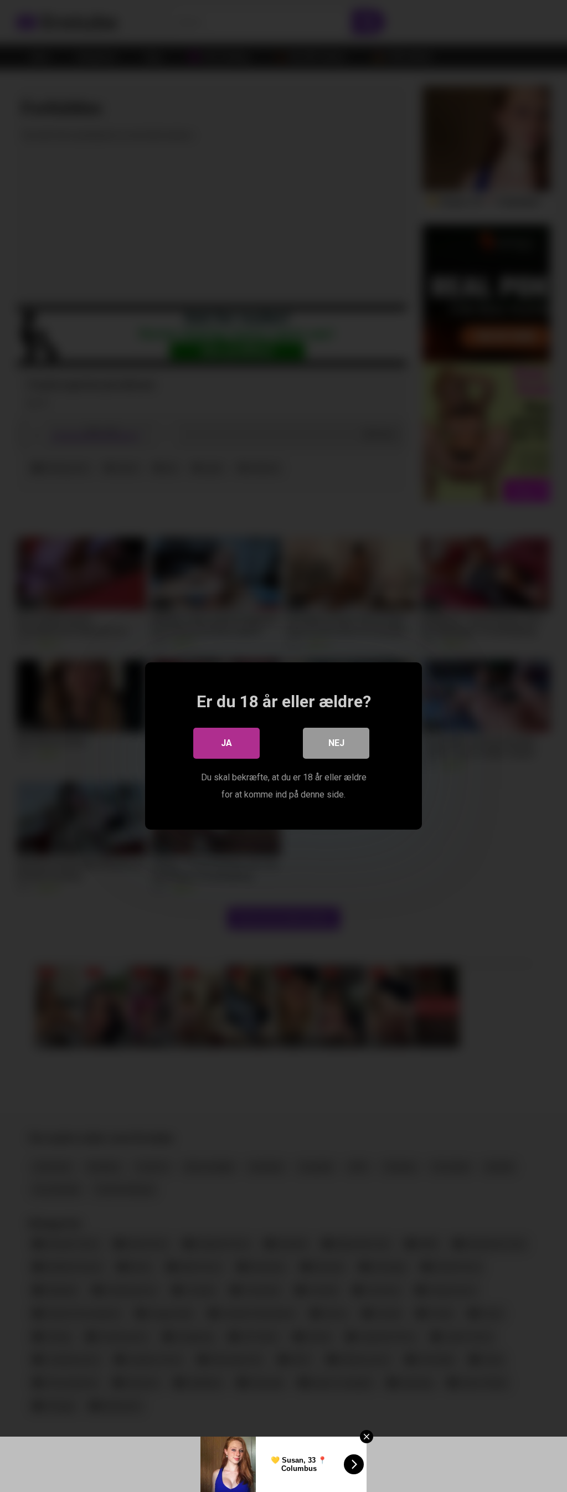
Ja (226, 743)
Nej (336, 743)
